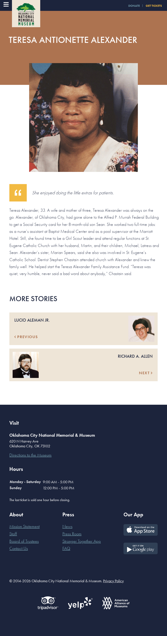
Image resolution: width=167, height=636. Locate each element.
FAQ (66, 548)
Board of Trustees (24, 541)
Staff (13, 534)
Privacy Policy (113, 580)
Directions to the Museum (30, 455)
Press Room (72, 534)
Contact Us (18, 548)
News (67, 526)
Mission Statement (24, 526)
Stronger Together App (81, 541)
